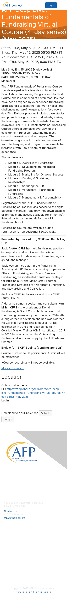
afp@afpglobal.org (14, 517)
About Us (9, 569)
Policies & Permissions (16, 573)
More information (12, 368)
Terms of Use (11, 576)
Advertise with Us (14, 579)
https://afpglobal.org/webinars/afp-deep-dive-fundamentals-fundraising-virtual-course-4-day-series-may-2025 (33, 392)
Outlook (45, 413)
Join (6, 540)
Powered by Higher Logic (33, 592)
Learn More (10, 547)
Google (8, 419)
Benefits (8, 543)
